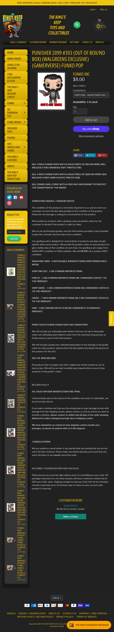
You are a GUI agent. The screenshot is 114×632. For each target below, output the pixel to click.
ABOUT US (100, 42)
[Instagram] (9, 203)
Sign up (103, 9)
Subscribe (14, 238)
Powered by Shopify (57, 626)
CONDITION (79, 90)
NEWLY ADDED (14, 58)
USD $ (56, 597)
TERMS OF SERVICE (86, 616)
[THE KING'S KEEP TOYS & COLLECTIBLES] (12, 24)
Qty (75, 107)
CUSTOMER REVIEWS (38, 42)
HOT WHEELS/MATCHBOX (17, 147)
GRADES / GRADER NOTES (32, 613)
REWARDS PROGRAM (58, 42)
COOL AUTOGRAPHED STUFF (14, 77)
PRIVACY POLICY (65, 616)
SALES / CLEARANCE (18, 42)
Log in (93, 9)
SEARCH (11, 613)
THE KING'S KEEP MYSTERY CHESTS (12, 92)
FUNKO (17, 103)
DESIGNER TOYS (12, 129)
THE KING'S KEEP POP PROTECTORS (13, 175)
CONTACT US (87, 42)
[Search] (77, 24)
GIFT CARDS (74, 42)
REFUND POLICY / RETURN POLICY (35, 616)
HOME (10, 52)
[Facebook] (15, 197)
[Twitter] (9, 197)
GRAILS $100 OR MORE (13, 66)
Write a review (70, 516)
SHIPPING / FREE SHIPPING (93, 613)
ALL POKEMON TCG (17, 112)
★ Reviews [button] (111, 318)
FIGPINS (11, 138)
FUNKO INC (81, 74)
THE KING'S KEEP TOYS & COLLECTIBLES (55, 624)
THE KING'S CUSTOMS (12, 158)
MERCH (10, 166)
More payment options (91, 136)
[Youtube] (21, 197)
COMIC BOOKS (17, 122)
